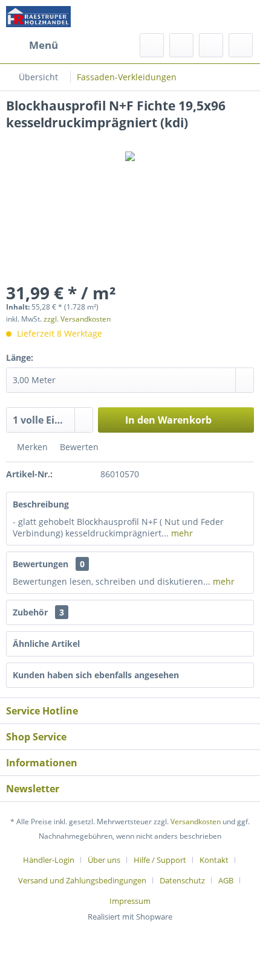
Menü (43, 45)
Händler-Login (48, 859)
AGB (225, 880)
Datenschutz (182, 880)
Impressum (130, 900)
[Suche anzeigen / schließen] (152, 45)
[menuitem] (32, 45)
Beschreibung (41, 504)
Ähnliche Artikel (46, 643)
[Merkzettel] (181, 45)
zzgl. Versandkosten (77, 319)
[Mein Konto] (211, 45)
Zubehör (38, 612)
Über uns (104, 859)
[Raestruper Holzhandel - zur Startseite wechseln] (38, 16)
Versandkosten (196, 821)
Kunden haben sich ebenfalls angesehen (96, 675)
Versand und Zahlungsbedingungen (82, 880)
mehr (181, 533)
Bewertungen (40, 564)
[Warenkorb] (241, 45)
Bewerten (78, 447)
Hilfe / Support (160, 859)
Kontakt (214, 859)
